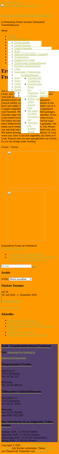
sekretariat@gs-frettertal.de (21, 352)
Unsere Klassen (22, 45)
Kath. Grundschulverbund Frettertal (26, 15)
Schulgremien (21, 57)
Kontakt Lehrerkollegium (27, 66)
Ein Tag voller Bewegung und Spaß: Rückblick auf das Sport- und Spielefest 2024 (32, 259)
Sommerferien (11, 301)
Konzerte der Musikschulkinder (26, 254)
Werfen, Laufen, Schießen (21, 332)
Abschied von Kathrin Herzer (32, 127)
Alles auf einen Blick (25, 54)
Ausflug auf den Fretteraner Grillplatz (34, 91)
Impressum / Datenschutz (27, 72)
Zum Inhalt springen (11, 2)
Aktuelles (13, 36)
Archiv (18, 63)
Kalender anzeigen (11, 307)
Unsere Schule (22, 42)
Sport (17, 77)
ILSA (17, 51)
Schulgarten (20, 86)
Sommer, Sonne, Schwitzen (22, 320)
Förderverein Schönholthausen (30, 63)
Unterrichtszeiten (23, 48)
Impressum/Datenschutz (13, 357)
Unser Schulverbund (18, 39)
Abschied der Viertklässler (34, 80)
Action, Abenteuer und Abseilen (24, 323)
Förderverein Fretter (24, 60)
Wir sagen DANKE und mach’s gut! (33, 115)
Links (17, 69)
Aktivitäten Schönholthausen (30, 73)
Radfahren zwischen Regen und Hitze (27, 335)
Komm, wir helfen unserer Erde (33, 103)
